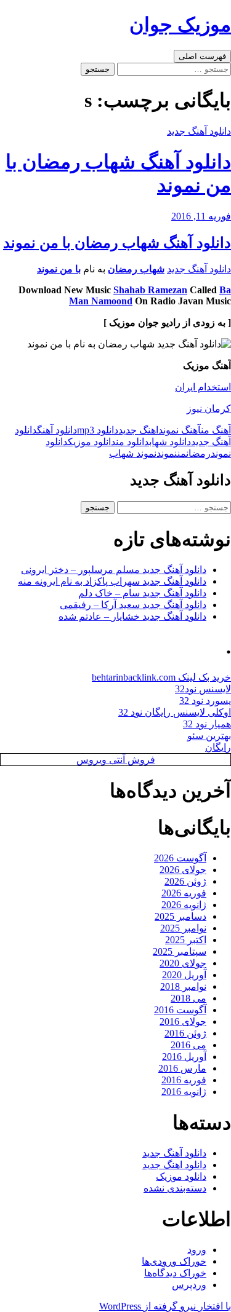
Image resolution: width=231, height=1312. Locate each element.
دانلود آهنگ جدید (199, 131)
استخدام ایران (203, 387)
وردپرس (189, 1284)
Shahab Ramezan (150, 290)
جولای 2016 (183, 1021)
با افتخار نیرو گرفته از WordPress (165, 1306)
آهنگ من (216, 430)
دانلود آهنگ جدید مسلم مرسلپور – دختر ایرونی (113, 569)
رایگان (218, 747)
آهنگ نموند (179, 430)
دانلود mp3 (97, 430)
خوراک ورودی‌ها (174, 1261)
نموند (166, 453)
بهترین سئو (209, 735)
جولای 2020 (183, 963)
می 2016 (188, 1045)
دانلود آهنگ (57, 430)
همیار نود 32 (207, 724)
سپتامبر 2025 (179, 951)
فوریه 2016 (183, 1080)
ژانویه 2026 (183, 904)
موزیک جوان (180, 25)
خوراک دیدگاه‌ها (175, 1273)
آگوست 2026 (180, 858)
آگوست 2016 (180, 1010)
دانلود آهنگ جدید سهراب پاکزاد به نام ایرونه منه (112, 581)
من (181, 453)
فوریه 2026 (183, 893)
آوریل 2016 (184, 1056)
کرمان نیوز (209, 408)
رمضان (198, 453)
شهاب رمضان (136, 269)
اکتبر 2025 (185, 940)
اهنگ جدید (138, 430)
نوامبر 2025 (183, 928)
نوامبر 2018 (183, 986)
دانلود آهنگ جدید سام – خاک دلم (142, 593)
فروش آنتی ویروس (115, 759)
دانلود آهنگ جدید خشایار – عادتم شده (132, 616)
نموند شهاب (132, 453)
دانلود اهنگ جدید (174, 1165)
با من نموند (59, 269)
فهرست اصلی (202, 56)
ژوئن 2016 (185, 1033)
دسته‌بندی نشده (175, 1188)
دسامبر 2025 (180, 916)
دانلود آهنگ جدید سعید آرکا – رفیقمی (133, 604)
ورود (196, 1249)
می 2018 (188, 998)
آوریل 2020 (184, 975)
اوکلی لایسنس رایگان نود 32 (174, 712)
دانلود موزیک (92, 442)
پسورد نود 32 (205, 700)
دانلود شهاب (170, 442)
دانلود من (132, 442)
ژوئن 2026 (185, 881)
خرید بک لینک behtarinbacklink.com (161, 677)
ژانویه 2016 (183, 1091)
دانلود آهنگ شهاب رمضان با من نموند (117, 243)
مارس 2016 (182, 1068)
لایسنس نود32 (203, 689)
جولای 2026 (183, 869)
